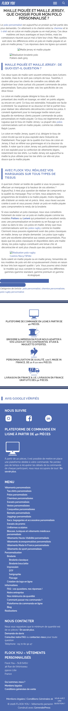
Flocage (13, 578)
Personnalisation (13, 552)
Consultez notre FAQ (15, 637)
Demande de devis (14, 633)
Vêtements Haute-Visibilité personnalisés (28, 538)
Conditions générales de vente (20, 689)
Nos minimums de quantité (21, 596)
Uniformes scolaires (17, 527)
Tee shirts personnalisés (19, 491)
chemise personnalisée (52, 288)
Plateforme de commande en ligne (25, 603)
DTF (11, 570)
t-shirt (4, 31)
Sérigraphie (15, 574)
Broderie (11, 556)
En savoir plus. (27, 630)
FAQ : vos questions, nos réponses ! (25, 589)
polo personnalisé (13, 25)
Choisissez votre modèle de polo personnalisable (24, 282)
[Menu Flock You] (55, 3)
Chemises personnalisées (20, 498)
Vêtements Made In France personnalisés (28, 545)
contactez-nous (38, 637)
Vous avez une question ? (59, 700)
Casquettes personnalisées (21, 509)
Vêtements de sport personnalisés (24, 549)
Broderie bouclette (18, 563)
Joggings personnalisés (19, 516)
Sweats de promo (16, 524)
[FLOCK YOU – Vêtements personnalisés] (8, 3)
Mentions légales (13, 685)
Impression (12, 567)
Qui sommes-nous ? (15, 682)
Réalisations (11, 610)
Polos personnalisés (17, 494)
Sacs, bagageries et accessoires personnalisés (31, 520)
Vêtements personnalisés (18, 487)
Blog (9, 607)
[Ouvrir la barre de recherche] (63, 3)
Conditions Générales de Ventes (44, 699)
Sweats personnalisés (18, 502)
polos (59, 122)
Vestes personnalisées (18, 505)
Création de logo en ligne (19, 581)
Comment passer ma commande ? (24, 600)
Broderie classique (18, 560)
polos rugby (34, 228)
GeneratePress (42, 707)
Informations (11, 585)
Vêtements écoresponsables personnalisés (29, 541)
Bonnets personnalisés (18, 513)
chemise (58, 28)
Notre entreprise (15, 592)
